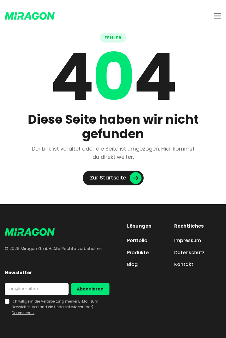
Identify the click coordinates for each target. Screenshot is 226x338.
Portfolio (137, 240)
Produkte (138, 252)
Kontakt (183, 264)
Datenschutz (189, 252)
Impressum (187, 240)
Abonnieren (90, 289)
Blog (132, 264)
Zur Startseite (108, 177)
